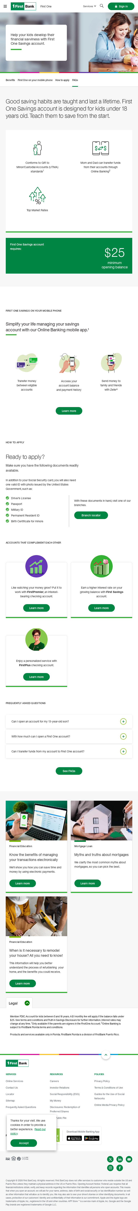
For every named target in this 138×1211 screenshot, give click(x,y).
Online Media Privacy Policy (109, 1104)
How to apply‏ (62, 80)
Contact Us (12, 1087)
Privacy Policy (102, 1081)
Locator (10, 1094)
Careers (54, 1081)
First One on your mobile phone (35, 80)
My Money (55, 1100)
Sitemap (10, 1100)
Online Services (14, 1081)
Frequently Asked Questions (21, 1107)
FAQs (75, 80)
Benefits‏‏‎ (10, 80)
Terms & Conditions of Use (108, 1087)
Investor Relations (59, 1087)
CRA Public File (58, 1117)
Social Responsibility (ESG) (65, 1094)
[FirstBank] (23, 6)
